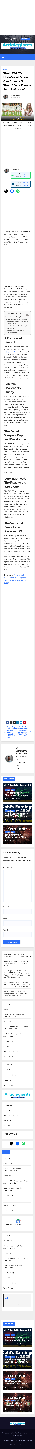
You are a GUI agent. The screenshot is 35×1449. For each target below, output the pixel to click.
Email (6, 918)
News (5, 69)
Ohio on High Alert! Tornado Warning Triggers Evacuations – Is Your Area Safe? (12, 732)
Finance (7, 790)
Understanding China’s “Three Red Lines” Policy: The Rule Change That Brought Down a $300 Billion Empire (17, 984)
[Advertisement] (17, 17)
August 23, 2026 (13, 1387)
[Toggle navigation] (19, 57)
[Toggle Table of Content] (26, 314)
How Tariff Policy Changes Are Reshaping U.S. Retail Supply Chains (17, 795)
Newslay (30, 1433)
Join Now (26, 175)
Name (6, 907)
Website (6, 930)
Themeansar (18, 1435)
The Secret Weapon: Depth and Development (17, 322)
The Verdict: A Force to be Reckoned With (15, 331)
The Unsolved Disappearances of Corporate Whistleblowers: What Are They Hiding (23, 731)
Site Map (7, 1046)
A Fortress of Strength (14, 317)
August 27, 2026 (13, 1343)
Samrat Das (16, 95)
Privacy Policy (9, 1041)
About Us (7, 1004)
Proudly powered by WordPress (12, 1433)
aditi (19, 798)
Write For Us (8, 1056)
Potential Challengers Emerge (17, 319)
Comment (7, 867)
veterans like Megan (11, 352)
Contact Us (8, 1009)
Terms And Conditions (12, 1051)
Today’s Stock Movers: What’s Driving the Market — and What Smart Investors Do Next (15, 994)
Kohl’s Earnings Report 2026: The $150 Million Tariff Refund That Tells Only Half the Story (17, 963)
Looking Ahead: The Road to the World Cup (17, 327)
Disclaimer (7, 1022)
